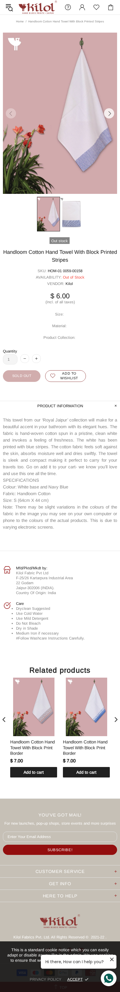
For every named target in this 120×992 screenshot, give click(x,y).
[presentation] (4, 719)
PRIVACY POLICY (45, 979)
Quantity (10, 351)
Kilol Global (38, 7)
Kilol (69, 283)
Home (20, 21)
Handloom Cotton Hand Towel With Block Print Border (32, 747)
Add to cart (34, 772)
